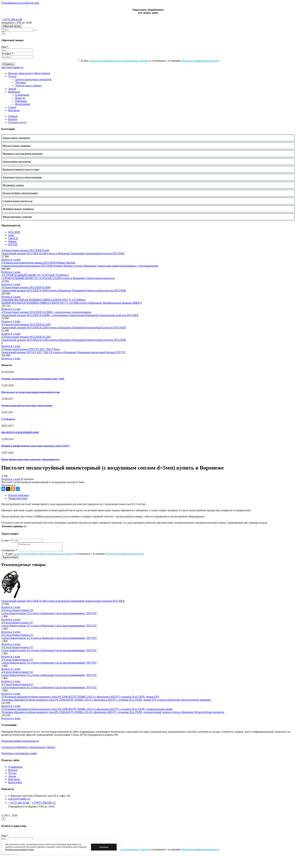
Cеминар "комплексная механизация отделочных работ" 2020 (32, 378)
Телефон (7, 53)
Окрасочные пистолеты (17, 161)
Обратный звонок (12, 26)
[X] (8, 489)
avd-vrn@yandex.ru (12, 67)
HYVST (13, 244)
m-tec (11, 235)
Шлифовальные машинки (18, 208)
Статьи (12, 107)
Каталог (13, 119)
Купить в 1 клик (10, 259)
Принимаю (104, 847)
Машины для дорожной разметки (23, 153)
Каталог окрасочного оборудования (29, 73)
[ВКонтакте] (3, 489)
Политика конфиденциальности (20, 740)
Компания (14, 91)
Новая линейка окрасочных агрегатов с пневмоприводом (30, 459)
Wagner (12, 241)
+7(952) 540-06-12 (44, 802)
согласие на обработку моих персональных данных (119, 60)
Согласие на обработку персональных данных (28, 747)
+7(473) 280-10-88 (11, 19)
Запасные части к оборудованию (22, 177)
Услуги (12, 76)
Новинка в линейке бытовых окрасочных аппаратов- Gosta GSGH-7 (35, 445)
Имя (4, 46)
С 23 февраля (8, 419)
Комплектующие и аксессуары (21, 169)
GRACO (13, 238)
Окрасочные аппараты (16, 137)
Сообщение (9, 550)
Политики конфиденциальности (200, 60)
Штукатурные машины (17, 145)
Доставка (20, 82)
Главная (12, 116)
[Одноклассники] (13, 489)
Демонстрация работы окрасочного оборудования (26, 405)
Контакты (14, 110)
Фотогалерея (22, 104)
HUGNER (14, 232)
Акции (12, 88)
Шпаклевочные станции (17, 216)
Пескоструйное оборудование (20, 193)
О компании (22, 94)
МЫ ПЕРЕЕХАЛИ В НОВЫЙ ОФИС (20, 432)
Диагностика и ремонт (28, 85)
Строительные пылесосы (18, 201)
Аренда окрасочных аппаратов (33, 79)
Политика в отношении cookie (19, 753)
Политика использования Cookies (19, 849)
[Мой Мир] (18, 489)
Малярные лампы (13, 185)
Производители (17, 122)
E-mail (6, 540)
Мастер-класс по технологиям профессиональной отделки (30, 392)
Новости (20, 97)
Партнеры (21, 101)
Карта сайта (15, 782)
